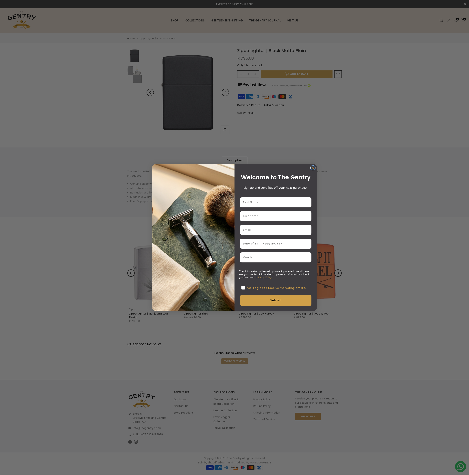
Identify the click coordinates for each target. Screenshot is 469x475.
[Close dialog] (313, 168)
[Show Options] (308, 257)
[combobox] (274, 257)
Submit (276, 300)
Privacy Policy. (264, 277)
